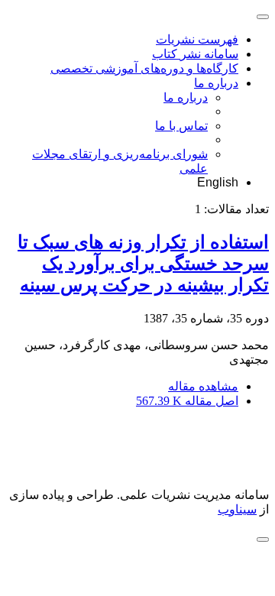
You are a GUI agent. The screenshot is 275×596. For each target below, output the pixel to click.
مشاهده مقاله (203, 386)
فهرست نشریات (197, 39)
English (217, 182)
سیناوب (237, 509)
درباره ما (216, 82)
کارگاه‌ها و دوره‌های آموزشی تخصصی (144, 68)
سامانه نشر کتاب (195, 53)
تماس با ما (181, 125)
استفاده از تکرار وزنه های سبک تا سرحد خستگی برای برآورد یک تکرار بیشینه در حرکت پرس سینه (143, 263)
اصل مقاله (187, 400)
